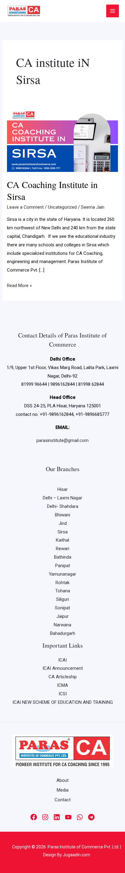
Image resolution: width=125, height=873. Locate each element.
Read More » (19, 285)
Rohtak (62, 582)
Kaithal (62, 540)
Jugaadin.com (76, 854)
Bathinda (62, 557)
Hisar (62, 489)
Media (63, 790)
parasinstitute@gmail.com (62, 440)
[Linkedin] (56, 817)
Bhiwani (62, 515)
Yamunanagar (62, 574)
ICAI (62, 660)
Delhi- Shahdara (62, 506)
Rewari (62, 548)
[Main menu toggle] (112, 11)
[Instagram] (45, 817)
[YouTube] (68, 817)
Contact (63, 800)
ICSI (63, 694)
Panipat (62, 565)
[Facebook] (33, 817)
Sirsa (63, 532)
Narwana (62, 625)
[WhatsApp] (79, 817)
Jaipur (62, 616)
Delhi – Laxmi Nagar (62, 498)
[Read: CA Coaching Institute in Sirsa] (62, 140)
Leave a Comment (25, 207)
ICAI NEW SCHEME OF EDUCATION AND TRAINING (62, 702)
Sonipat (62, 608)
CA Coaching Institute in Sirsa (52, 190)
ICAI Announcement (62, 668)
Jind (63, 523)
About (62, 780)
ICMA (62, 685)
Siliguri (62, 599)
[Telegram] (91, 817)
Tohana (62, 591)
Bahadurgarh (62, 633)
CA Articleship (63, 677)
